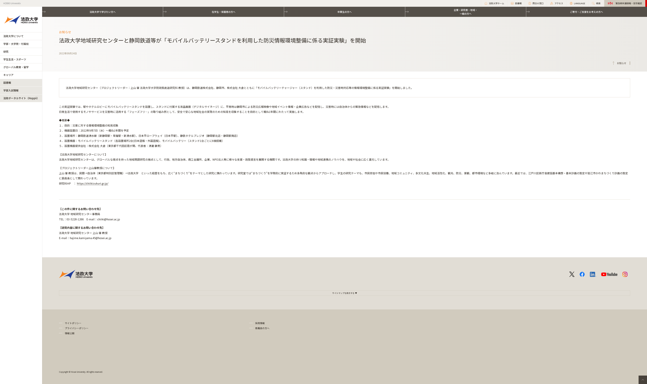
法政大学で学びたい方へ (103, 11)
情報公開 (69, 333)
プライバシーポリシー (76, 328)
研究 (5, 51)
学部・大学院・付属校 (16, 44)
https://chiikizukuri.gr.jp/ (92, 183)
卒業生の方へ (344, 11)
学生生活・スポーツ (14, 59)
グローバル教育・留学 (16, 67)
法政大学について (13, 36)
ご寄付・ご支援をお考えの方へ (586, 11)
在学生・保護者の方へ (223, 11)
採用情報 (260, 323)
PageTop (643, 380)
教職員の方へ (262, 328)
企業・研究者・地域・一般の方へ (465, 11)
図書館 (7, 82)
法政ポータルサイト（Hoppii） (21, 98)
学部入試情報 (11, 90)
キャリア (8, 75)
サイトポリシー (73, 323)
